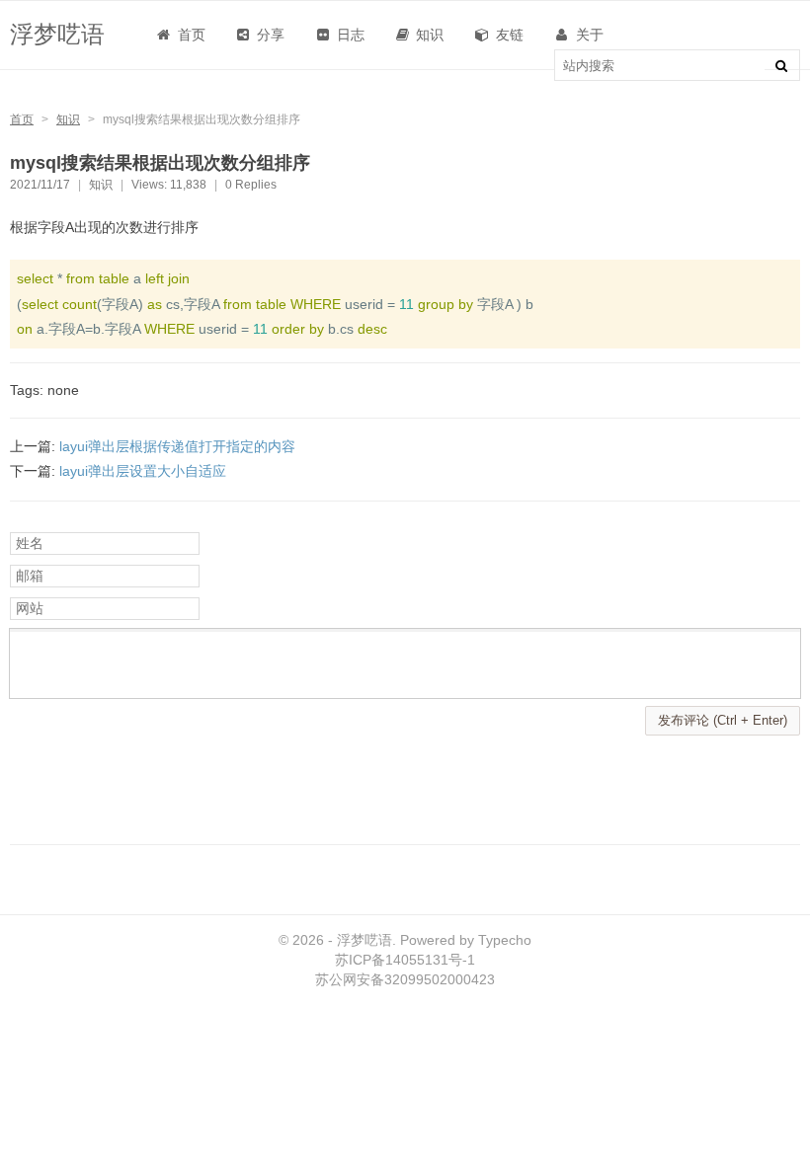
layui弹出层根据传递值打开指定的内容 (177, 446)
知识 (68, 119)
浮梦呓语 (57, 34)
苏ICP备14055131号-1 (405, 960)
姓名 (29, 543)
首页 (189, 34)
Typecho (504, 940)
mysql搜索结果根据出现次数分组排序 (160, 163)
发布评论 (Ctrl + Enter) (722, 720)
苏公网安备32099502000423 (405, 979)
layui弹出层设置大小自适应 (142, 471)
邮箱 (29, 575)
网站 (29, 608)
